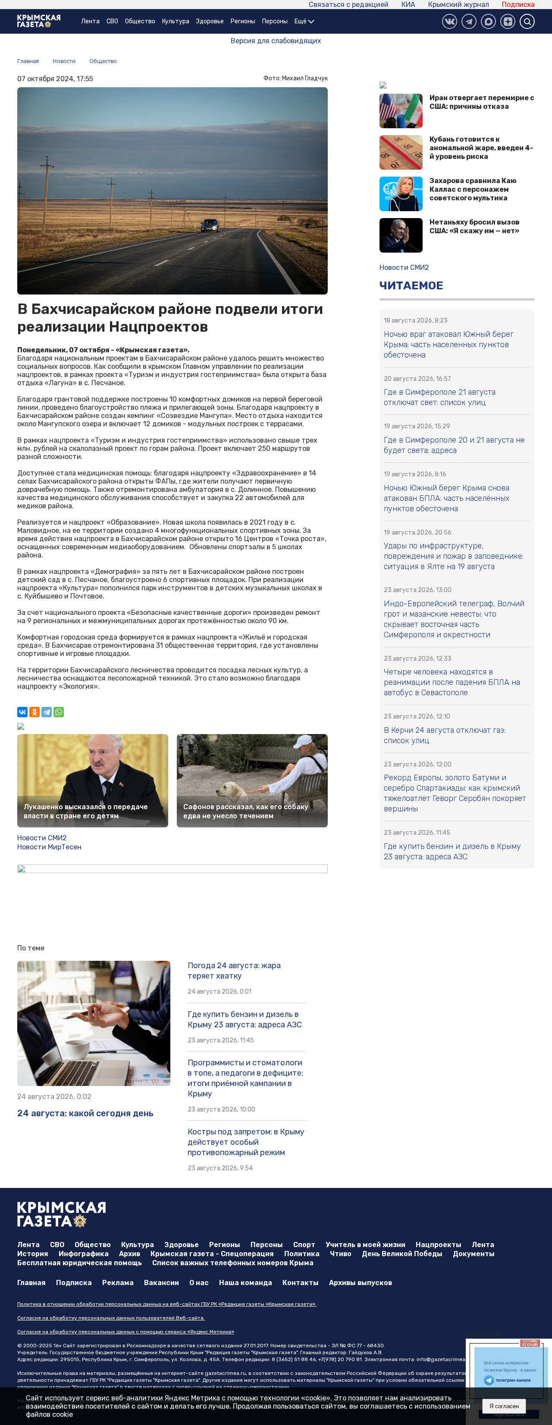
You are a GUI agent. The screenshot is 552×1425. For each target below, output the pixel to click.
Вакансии (161, 1283)
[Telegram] (46, 712)
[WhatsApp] (58, 712)
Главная (31, 1283)
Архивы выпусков (360, 1283)
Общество (140, 21)
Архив (129, 1254)
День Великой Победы (402, 1254)
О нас (199, 1283)
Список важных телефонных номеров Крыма (233, 1263)
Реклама (118, 1283)
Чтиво (340, 1254)
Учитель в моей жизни (365, 1245)
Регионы (243, 21)
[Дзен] (507, 21)
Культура (175, 21)
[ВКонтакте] (449, 21)
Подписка (518, 4)
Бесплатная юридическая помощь (79, 1263)
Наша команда (245, 1283)
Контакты (300, 1283)
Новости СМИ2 (42, 838)
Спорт (304, 1245)
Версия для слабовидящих (276, 41)
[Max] (488, 21)
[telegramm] (469, 21)
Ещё (301, 21)
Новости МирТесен (49, 847)
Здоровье (210, 21)
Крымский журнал (458, 4)
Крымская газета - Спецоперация (212, 1254)
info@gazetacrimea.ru (444, 1359)
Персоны (275, 21)
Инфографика (84, 1254)
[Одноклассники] (34, 712)
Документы (474, 1254)
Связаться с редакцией (349, 4)
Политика (302, 1254)
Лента (90, 21)
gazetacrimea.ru (225, 1373)
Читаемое (411, 285)
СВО (112, 21)
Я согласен (504, 1406)
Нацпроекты (438, 1245)
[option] (483, 1382)
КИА (408, 4)
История (32, 1254)
